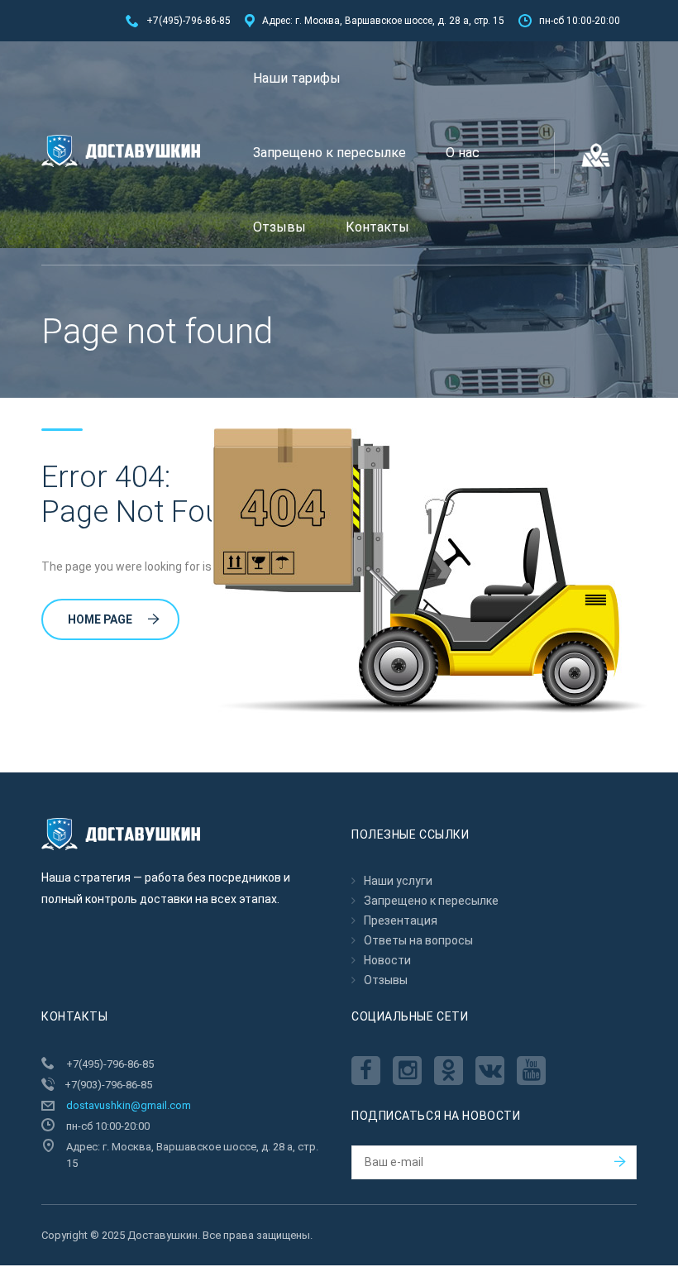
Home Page (100, 619)
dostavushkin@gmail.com (128, 1105)
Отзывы (279, 227)
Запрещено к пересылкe (329, 152)
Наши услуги (398, 880)
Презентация (400, 920)
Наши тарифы (297, 78)
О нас (463, 152)
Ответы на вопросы (418, 940)
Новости (387, 960)
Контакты (377, 227)
